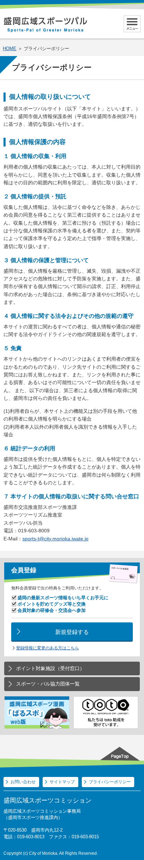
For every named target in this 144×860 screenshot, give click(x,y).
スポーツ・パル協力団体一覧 (48, 684)
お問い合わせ (23, 781)
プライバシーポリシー (110, 781)
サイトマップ (62, 781)
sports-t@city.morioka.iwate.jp (55, 538)
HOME (9, 48)
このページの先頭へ (121, 753)
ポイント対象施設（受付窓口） (50, 668)
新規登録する (72, 632)
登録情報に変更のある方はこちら (47, 648)
